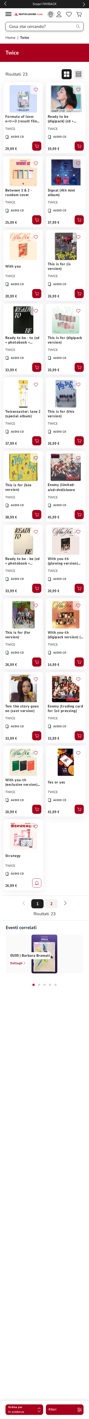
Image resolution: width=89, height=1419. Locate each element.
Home (10, 37)
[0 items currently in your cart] (79, 14)
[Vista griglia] (67, 74)
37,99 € (53, 222)
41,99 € (53, 812)
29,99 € (11, 149)
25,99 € (11, 222)
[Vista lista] (78, 74)
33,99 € (11, 370)
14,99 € (53, 665)
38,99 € (11, 517)
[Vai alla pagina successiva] (65, 903)
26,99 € (53, 296)
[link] (50, 14)
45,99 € (53, 517)
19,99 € (53, 149)
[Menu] (9, 15)
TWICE (10, 129)
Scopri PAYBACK (45, 4)
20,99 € (11, 296)
